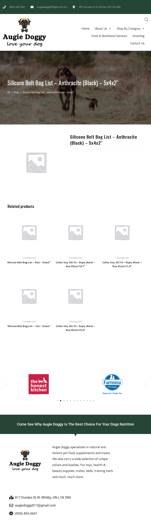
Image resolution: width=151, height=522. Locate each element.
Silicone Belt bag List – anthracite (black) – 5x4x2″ (48, 92)
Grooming (138, 36)
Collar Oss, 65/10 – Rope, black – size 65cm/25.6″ (75, 328)
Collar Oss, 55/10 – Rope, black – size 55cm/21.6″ (122, 264)
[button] (6, 384)
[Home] (9, 92)
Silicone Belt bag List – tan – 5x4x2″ (29, 326)
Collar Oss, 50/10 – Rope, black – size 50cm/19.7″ (75, 264)
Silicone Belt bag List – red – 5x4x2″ (29, 262)
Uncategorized (29, 257)
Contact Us (137, 43)
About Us (101, 28)
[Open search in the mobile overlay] (146, 19)
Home (85, 28)
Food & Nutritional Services (109, 36)
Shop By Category (128, 28)
